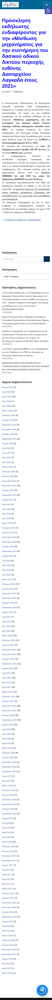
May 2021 (6, 682)
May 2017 (6, 879)
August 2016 (7, 921)
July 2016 (6, 926)
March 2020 (7, 748)
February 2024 (8, 528)
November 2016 (9, 907)
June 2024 (6, 509)
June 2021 (6, 678)
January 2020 (8, 757)
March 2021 (7, 692)
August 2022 (7, 612)
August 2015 (7, 959)
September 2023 (9, 551)
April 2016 (6, 931)
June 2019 (6, 776)
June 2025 (6, 453)
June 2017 (6, 874)
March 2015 (7, 973)
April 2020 (6, 743)
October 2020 (8, 715)
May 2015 (6, 964)
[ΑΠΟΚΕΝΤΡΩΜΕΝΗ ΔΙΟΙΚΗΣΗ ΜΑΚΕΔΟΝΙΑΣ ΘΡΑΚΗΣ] (10, 4)
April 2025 (6, 462)
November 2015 (9, 954)
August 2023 (7, 556)
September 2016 (9, 917)
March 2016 (7, 935)
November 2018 (9, 804)
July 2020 (6, 729)
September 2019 (9, 771)
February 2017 (8, 893)
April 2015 (6, 968)
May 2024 (6, 514)
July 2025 (6, 448)
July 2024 (6, 504)
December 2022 (9, 593)
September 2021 (9, 664)
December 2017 (9, 856)
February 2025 (8, 472)
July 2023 (6, 561)
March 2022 (7, 636)
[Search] (47, 259)
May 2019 (6, 781)
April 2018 (6, 837)
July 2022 (6, 617)
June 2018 (6, 828)
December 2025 (9, 425)
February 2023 (8, 584)
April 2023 (6, 575)
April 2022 (6, 631)
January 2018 (8, 851)
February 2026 (8, 415)
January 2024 (8, 532)
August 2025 (7, 443)
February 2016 (8, 940)
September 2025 (9, 439)
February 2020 (8, 753)
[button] (48, 10)
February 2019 (8, 790)
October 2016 (8, 912)
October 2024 (8, 490)
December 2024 (9, 481)
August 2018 (7, 818)
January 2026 (8, 420)
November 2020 (9, 710)
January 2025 (8, 476)
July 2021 (6, 673)
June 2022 (6, 621)
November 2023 (9, 542)
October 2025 (8, 434)
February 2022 (8, 640)
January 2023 (8, 589)
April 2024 (6, 518)
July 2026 (6, 392)
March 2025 (7, 467)
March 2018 (7, 842)
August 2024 (7, 500)
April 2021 (6, 687)
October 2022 (8, 603)
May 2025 (6, 457)
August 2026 (7, 387)
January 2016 (8, 945)
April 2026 (6, 406)
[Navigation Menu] (46, 4)
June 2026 (6, 397)
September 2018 (9, 814)
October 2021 (8, 659)
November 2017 (9, 860)
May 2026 (6, 401)
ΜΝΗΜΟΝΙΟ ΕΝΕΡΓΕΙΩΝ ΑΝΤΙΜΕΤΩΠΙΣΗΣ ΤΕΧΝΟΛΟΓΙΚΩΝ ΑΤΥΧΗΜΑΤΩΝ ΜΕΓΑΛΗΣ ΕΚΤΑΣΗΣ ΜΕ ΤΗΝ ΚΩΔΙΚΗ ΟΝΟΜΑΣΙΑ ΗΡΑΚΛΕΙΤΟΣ (26, 366)
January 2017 (8, 898)
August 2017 (7, 865)
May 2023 (6, 570)
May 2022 (6, 626)
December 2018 (9, 800)
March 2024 (7, 523)
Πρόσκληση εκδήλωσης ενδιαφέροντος (23, 220)
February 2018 (8, 846)
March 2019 (7, 785)
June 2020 (6, 734)
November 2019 (9, 767)
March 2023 (7, 579)
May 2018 (6, 832)
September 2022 (9, 607)
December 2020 (9, 706)
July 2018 (6, 823)
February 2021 (8, 696)
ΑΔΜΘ (7, 92)
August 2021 (7, 668)
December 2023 (9, 537)
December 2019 (9, 762)
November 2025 (9, 429)
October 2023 (8, 546)
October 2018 (8, 809)
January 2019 (8, 795)
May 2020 (6, 739)
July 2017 (6, 870)
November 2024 (9, 486)
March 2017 (7, 889)
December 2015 (9, 949)
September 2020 (9, 720)
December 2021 (9, 650)
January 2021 (8, 701)
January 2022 (8, 645)
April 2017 (6, 884)
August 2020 (7, 725)
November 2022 (9, 598)
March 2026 (7, 411)
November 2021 (9, 654)
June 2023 (6, 565)
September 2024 (9, 495)
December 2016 (9, 903)
